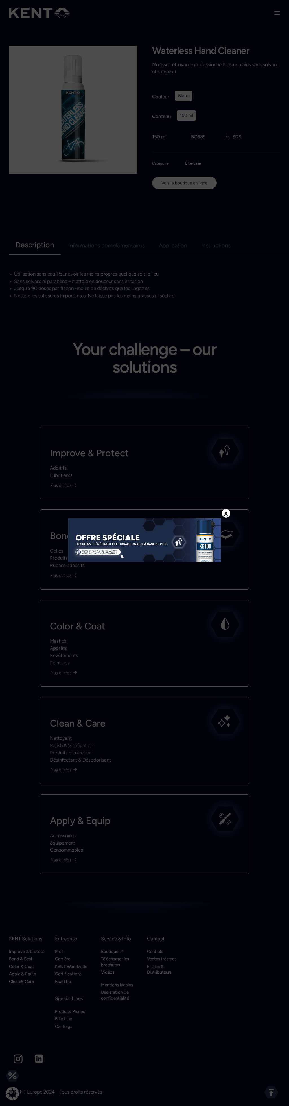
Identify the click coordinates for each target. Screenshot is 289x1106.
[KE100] (144, 540)
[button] (12, 1093)
